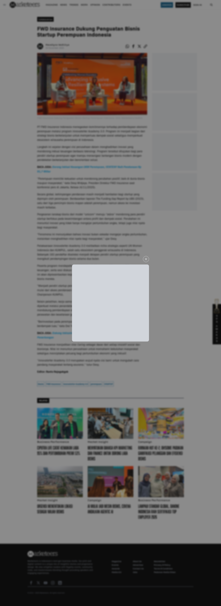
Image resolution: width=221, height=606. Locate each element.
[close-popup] (146, 259)
